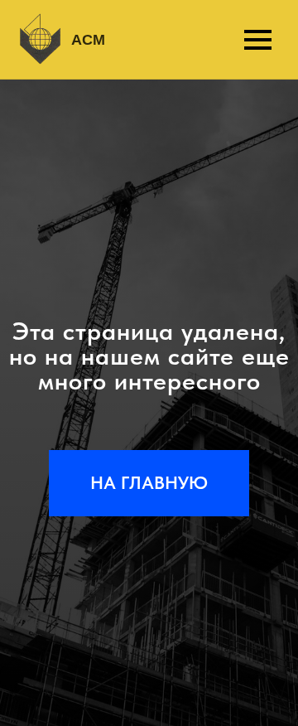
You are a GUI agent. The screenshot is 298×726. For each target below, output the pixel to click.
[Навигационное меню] (257, 40)
